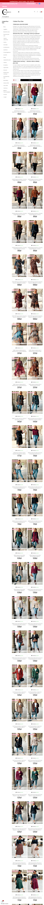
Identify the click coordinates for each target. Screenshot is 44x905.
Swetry (4, 42)
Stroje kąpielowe (7, 52)
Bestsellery (5, 80)
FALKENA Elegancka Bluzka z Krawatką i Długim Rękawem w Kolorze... (35, 180)
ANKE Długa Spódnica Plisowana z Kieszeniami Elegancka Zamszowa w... (19, 864)
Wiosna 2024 (6, 83)
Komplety (5, 65)
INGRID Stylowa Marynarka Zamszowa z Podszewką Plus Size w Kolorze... (35, 590)
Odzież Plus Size (5, 22)
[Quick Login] (37, 11)
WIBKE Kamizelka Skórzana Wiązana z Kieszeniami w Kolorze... (19, 419)
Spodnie (5, 54)
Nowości (5, 70)
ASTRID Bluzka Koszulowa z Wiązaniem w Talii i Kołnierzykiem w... (19, 111)
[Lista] (16, 80)
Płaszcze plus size (6, 35)
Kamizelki (5, 44)
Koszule (5, 94)
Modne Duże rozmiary (6, 73)
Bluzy (4, 26)
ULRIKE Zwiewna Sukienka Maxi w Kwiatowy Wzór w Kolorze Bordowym (19, 385)
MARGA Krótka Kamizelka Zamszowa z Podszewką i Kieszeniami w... (35, 453)
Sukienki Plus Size (7, 60)
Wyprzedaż (5, 67)
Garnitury (5, 88)
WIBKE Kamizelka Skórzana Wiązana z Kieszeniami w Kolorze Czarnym (35, 419)
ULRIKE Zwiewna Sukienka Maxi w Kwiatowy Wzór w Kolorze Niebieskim (19, 351)
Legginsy (5, 29)
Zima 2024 (5, 85)
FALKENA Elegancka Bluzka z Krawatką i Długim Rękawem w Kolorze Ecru (19, 180)
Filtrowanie (35, 80)
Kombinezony (6, 47)
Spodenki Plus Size (6, 77)
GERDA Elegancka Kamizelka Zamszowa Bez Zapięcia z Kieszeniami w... (19, 556)
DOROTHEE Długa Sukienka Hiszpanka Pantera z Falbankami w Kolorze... (19, 282)
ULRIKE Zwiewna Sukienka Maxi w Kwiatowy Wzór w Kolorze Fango (35, 351)
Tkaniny (5, 62)
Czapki (4, 97)
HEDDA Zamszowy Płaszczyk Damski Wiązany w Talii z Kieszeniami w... (35, 761)
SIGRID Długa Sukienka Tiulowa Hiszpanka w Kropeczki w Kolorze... (19, 453)
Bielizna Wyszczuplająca (6, 91)
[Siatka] (14, 80)
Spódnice (5, 49)
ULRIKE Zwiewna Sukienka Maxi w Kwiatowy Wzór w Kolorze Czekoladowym (35, 385)
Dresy (4, 57)
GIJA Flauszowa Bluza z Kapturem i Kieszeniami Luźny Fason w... (19, 692)
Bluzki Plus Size (6, 31)
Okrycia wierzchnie (5, 39)
